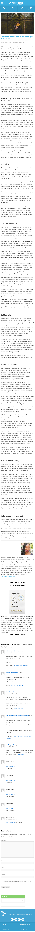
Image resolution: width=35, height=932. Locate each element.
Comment (3, 840)
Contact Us (5, 929)
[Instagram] (15, 919)
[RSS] (22, 919)
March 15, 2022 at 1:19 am (11, 791)
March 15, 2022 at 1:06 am (11, 763)
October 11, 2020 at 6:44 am (12, 652)
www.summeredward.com (8, 576)
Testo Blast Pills (10, 692)
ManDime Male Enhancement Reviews (17, 715)
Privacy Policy (23, 929)
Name (2, 860)
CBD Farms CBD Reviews (13, 651)
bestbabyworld (10, 745)
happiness (11, 43)
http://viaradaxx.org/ (12, 672)
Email (2, 867)
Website (3, 874)
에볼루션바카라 (10, 794)
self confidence (19, 43)
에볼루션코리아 (10, 766)
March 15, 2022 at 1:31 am (11, 819)
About (4, 924)
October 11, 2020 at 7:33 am (12, 674)
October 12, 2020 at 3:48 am (12, 693)
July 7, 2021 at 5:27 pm (11, 746)
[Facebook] (12, 919)
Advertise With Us (24, 924)
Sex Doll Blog (20, 754)
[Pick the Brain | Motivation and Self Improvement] (3, 916)
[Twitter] (19, 919)
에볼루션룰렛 (10, 808)
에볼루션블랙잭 (10, 822)
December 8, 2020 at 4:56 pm (12, 717)
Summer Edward (23, 41)
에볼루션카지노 (10, 780)
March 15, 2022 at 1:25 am (11, 805)
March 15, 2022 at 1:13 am (11, 777)
